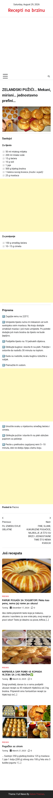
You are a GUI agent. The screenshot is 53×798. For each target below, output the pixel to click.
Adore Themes (37, 794)
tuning (5, 608)
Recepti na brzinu (26, 10)
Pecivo (15, 507)
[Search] (49, 76)
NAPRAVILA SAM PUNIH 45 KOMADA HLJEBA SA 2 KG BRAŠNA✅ (22, 673)
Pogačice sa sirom (12, 746)
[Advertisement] (26, 45)
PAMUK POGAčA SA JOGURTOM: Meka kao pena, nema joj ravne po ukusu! (25, 602)
